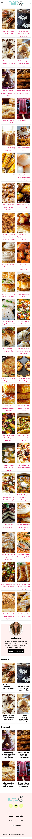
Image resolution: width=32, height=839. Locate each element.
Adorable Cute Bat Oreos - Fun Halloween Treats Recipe (23, 33)
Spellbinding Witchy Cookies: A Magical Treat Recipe (8, 93)
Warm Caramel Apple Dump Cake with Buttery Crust (8, 556)
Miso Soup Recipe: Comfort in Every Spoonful (8, 467)
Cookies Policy (13, 821)
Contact (11, 816)
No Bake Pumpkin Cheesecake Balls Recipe (23, 63)
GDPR (21, 821)
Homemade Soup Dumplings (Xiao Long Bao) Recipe (23, 351)
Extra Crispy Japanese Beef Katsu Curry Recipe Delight (24, 586)
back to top (17, 826)
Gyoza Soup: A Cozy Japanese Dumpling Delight (23, 437)
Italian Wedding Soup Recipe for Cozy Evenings (23, 497)
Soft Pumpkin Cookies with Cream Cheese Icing (23, 527)
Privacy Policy (19, 816)
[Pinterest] (21, 806)
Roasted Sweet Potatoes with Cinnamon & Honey (23, 266)
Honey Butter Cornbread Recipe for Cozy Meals (8, 408)
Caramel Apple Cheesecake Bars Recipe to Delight (24, 237)
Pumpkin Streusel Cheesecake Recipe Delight (8, 616)
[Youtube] (16, 806)
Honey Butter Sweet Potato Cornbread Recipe (24, 408)
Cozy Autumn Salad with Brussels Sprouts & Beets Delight (8, 437)
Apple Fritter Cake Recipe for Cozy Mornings (8, 207)
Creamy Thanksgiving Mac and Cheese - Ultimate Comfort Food (8, 237)
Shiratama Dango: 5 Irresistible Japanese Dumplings (23, 177)
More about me (15, 651)
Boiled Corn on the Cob (8, 175)
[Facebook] (11, 806)
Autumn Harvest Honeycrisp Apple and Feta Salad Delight (8, 497)
